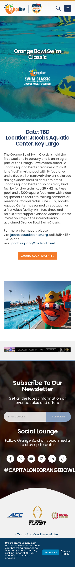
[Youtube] (31, 459)
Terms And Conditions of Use (37, 534)
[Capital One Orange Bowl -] (23, 8)
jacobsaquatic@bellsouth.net (33, 243)
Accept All (50, 552)
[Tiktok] (63, 459)
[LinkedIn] (52, 459)
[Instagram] (42, 459)
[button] (59, 8)
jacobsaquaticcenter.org (29, 235)
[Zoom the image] (15, 515)
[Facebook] (10, 459)
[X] (21, 459)
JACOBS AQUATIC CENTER (37, 255)
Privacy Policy (65, 552)
